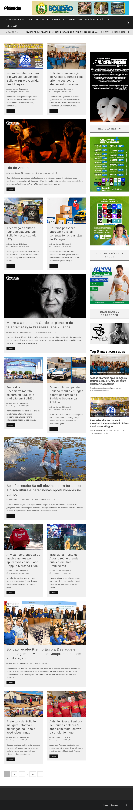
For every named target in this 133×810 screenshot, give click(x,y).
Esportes (57, 19)
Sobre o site (118, 32)
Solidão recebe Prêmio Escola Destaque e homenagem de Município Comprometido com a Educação (43, 653)
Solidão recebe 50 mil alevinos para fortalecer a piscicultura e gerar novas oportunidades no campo (44, 490)
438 (33, 774)
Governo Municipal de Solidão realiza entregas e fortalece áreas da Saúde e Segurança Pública (66, 395)
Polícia (90, 19)
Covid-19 (11, 19)
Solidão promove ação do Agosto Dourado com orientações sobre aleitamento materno (71, 32)
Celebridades (26, 332)
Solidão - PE (120, 373)
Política (103, 19)
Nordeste (100, 373)
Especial (40, 19)
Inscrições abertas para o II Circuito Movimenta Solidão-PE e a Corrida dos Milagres (109, 423)
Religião (11, 26)
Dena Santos (13, 89)
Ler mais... (10, 111)
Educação (25, 737)
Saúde (114, 373)
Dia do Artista (17, 168)
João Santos (13, 499)
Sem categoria (29, 173)
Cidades (24, 19)
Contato (105, 32)
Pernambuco (26, 499)
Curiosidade (75, 19)
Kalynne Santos (57, 89)
